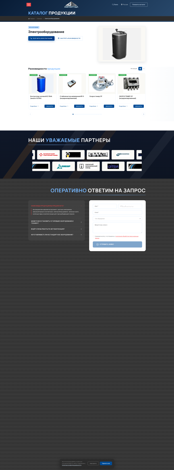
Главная (32, 18)
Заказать (49, 106)
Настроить (93, 463)
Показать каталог (138, 5)
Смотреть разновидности (70, 38)
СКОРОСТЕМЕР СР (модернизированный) (127, 97)
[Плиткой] (140, 68)
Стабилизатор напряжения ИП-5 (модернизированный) (72, 97)
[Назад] (30, 114)
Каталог (39, 18)
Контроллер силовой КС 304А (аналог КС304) (41, 97)
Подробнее (33, 106)
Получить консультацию (42, 38)
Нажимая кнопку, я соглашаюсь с (116, 237)
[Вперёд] (144, 114)
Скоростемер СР (95, 96)
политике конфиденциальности (71, 465)
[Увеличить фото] (142, 29)
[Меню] (28, 4)
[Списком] (144, 68)
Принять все (106, 463)
